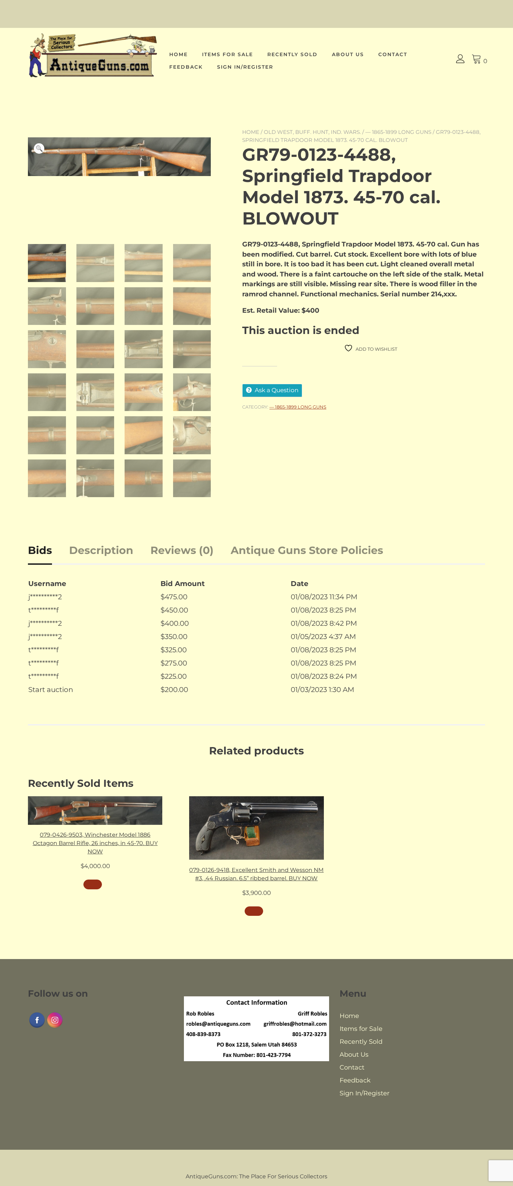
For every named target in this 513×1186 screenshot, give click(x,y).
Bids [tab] (40, 550)
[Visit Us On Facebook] (37, 1027)
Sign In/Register (245, 67)
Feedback (186, 67)
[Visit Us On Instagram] (55, 1027)
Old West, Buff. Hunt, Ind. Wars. (312, 132)
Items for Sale (227, 54)
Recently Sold (292, 54)
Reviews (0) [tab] (182, 550)
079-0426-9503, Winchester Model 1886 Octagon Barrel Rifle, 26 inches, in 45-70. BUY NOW (95, 843)
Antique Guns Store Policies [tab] (307, 550)
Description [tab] (101, 550)
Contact (392, 54)
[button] (39, 148)
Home (178, 54)
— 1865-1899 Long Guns (398, 132)
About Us (348, 54)
